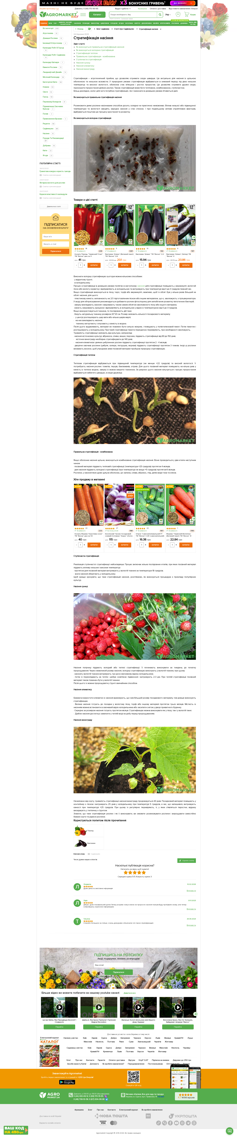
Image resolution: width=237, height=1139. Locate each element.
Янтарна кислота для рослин (52, 183)
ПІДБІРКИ (43, 23)
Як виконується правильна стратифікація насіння (100, 47)
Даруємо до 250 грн (182, 1060)
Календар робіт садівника (54, 56)
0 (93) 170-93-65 (90, 8)
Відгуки (132, 1060)
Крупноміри (165, 23)
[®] (58, 17)
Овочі (47, 92)
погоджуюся (106, 976)
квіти (47, 150)
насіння (48, 133)
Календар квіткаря (53, 62)
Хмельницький (144, 1041)
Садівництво (50, 128)
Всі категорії (51, 28)
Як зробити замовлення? (113, 1064)
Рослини (175, 23)
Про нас (78, 1060)
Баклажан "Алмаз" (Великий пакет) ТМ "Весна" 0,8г (119, 255)
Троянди (85, 23)
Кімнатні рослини (52, 67)
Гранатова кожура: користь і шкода (55, 171)
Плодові (113, 23)
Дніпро (114, 1038)
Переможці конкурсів (54, 102)
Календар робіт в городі (53, 49)
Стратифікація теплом (87, 53)
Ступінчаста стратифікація (88, 59)
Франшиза (142, 8)
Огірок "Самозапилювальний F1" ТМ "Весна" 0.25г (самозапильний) (150, 535)
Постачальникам (155, 1064)
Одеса (104, 1038)
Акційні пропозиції (49, 8)
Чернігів (157, 1041)
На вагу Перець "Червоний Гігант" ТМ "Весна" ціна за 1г (89, 255)
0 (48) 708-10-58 (81, 1099)
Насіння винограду (85, 69)
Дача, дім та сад (193, 23)
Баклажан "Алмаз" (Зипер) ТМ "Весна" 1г (178, 255)
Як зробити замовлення (152, 1110)
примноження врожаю (54, 119)
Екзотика (129, 23)
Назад (80, 29)
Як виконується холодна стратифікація (95, 50)
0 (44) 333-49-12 (81, 1096)
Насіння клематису (85, 66)
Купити (94, 265)
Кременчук (108, 1051)
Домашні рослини (52, 38)
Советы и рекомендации (52, 175)
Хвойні (156, 23)
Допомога (94, 1064)
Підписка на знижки (160, 1060)
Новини (48, 87)
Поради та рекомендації (53, 139)
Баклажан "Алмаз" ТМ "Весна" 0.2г (150, 254)
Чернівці (186, 1048)
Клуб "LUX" (143, 1060)
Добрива (184, 23)
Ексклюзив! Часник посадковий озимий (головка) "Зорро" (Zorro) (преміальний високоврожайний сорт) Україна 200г (118, 535)
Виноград (95, 23)
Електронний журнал (128, 1110)
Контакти (90, 1060)
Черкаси (137, 1038)
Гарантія (101, 1060)
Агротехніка (50, 33)
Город (47, 97)
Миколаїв (88, 1041)
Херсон (148, 1038)
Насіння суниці (83, 62)
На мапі (161, 1096)
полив (47, 114)
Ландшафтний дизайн (54, 72)
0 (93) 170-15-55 (96, 1096)
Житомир (169, 1041)
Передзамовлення (136, 1064)
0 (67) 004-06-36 (97, 1099)
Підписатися (118, 972)
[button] (229, 1131)
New (50, 23)
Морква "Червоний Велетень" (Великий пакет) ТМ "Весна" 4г (179, 535)
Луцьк (190, 1038)
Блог (69, 1060)
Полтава (111, 1041)
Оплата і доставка (158, 8)
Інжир (131, 19)
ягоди (47, 155)
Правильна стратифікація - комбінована (95, 56)
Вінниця (167, 1038)
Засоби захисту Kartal (76, 1064)
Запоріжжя (125, 1038)
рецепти (48, 124)
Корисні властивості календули (53, 194)
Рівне (121, 1041)
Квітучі (137, 23)
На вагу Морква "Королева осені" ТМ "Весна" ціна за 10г (89, 535)
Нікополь (100, 1041)
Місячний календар (53, 77)
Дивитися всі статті (54, 207)
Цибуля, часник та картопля (65, 23)
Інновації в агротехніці (54, 43)
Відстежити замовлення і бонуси (183, 8)
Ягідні (121, 23)
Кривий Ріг (179, 1038)
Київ (85, 1038)
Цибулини (105, 23)
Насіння (77, 23)
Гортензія (124, 19)
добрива (49, 145)
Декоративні (147, 23)
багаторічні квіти (52, 82)
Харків (94, 1038)
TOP (55, 23)
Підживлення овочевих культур (53, 107)
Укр (167, 14)
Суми (131, 1041)
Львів (157, 1038)
